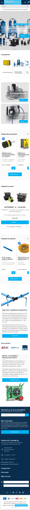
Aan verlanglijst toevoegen (14, 226)
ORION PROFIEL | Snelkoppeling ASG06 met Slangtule (8, 155)
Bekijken (14, 222)
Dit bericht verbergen (21, 505)
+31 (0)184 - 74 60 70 (9, 455)
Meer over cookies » (15, 507)
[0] (28, 2)
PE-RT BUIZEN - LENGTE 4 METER (7, 258)
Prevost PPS (15, 336)
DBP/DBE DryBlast (15, 380)
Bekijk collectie (14, 174)
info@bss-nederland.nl (9, 459)
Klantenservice (15, 432)
